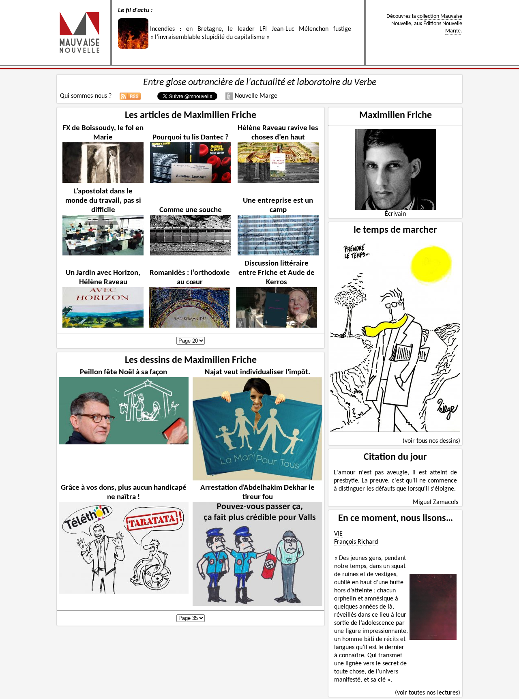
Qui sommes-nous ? (86, 96)
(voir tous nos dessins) (431, 441)
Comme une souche (190, 210)
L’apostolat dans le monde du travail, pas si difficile (103, 201)
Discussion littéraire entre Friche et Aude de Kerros (276, 273)
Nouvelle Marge (255, 96)
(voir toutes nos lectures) (427, 693)
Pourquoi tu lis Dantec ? (190, 138)
